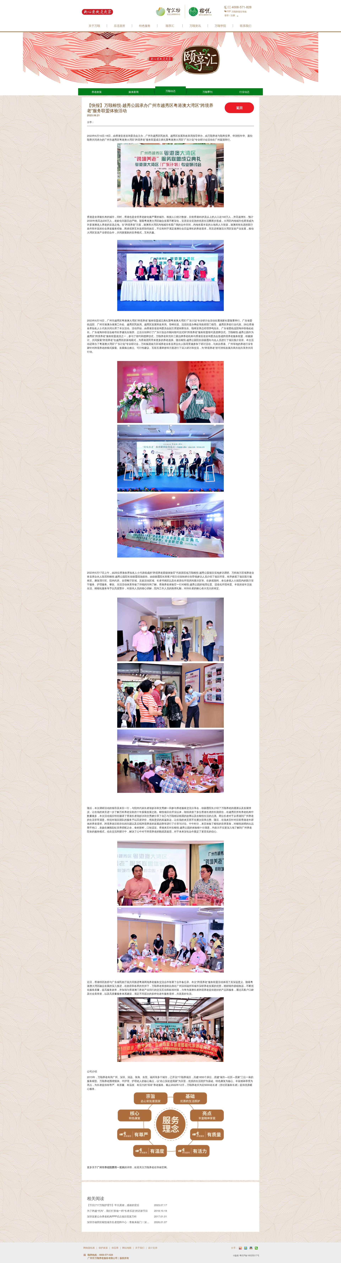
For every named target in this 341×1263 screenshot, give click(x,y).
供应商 (115, 1247)
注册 (233, 15)
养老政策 (97, 92)
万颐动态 (170, 91)
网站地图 (126, 1247)
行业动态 (244, 92)
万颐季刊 (207, 92)
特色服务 (144, 26)
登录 (226, 15)
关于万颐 (94, 26)
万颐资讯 (195, 26)
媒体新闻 (134, 92)
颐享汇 (170, 26)
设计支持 (152, 1247)
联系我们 (245, 26)
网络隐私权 (89, 1247)
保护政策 (103, 1247)
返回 (239, 107)
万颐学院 (220, 26)
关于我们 (139, 1247)
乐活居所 (119, 26)
